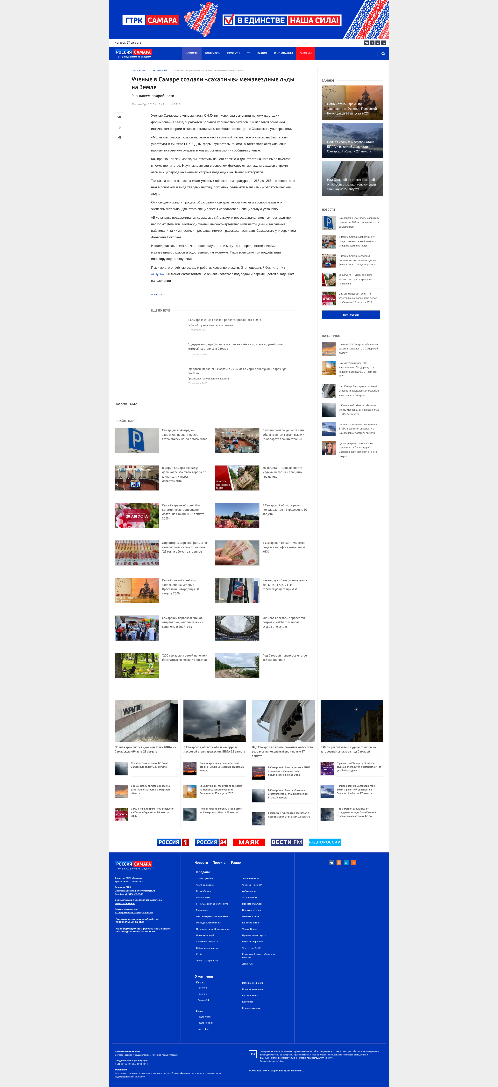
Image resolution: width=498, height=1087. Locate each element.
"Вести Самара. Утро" (207, 960)
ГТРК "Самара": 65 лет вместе (212, 904)
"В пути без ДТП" (251, 948)
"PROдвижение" (250, 878)
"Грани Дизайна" (205, 878)
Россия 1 (202, 988)
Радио (262, 53)
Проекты (233, 53)
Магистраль (202, 910)
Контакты (247, 1002)
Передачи (202, 872)
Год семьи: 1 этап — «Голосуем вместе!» (258, 955)
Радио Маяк (204, 1017)
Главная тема (203, 897)
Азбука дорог (249, 891)
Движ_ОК (247, 964)
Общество (157, 294)
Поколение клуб (205, 935)
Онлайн (306, 53)
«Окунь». (158, 274)
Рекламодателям (251, 1008)
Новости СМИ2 (126, 404)
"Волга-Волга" (249, 929)
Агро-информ (249, 897)
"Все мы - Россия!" (252, 885)
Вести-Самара (203, 891)
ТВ (248, 53)
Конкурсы (212, 53)
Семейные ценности (207, 941)
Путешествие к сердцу (254, 935)
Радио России (205, 1023)
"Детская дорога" (205, 885)
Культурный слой (251, 910)
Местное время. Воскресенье (212, 916)
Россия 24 (203, 994)
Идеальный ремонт (252, 941)
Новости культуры (252, 904)
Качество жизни (251, 923)
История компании (252, 983)
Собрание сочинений (207, 948)
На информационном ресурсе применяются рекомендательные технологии (143, 930)
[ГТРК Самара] (133, 53)
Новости (191, 53)
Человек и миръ (250, 916)
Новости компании (252, 989)
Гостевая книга (250, 995)
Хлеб (199, 954)
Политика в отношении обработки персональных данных (137, 920)
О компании (283, 53)
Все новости (351, 314)
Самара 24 (203, 1000)
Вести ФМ (203, 1029)
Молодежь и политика (208, 923)
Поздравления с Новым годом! (212, 929)
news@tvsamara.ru (145, 891)
